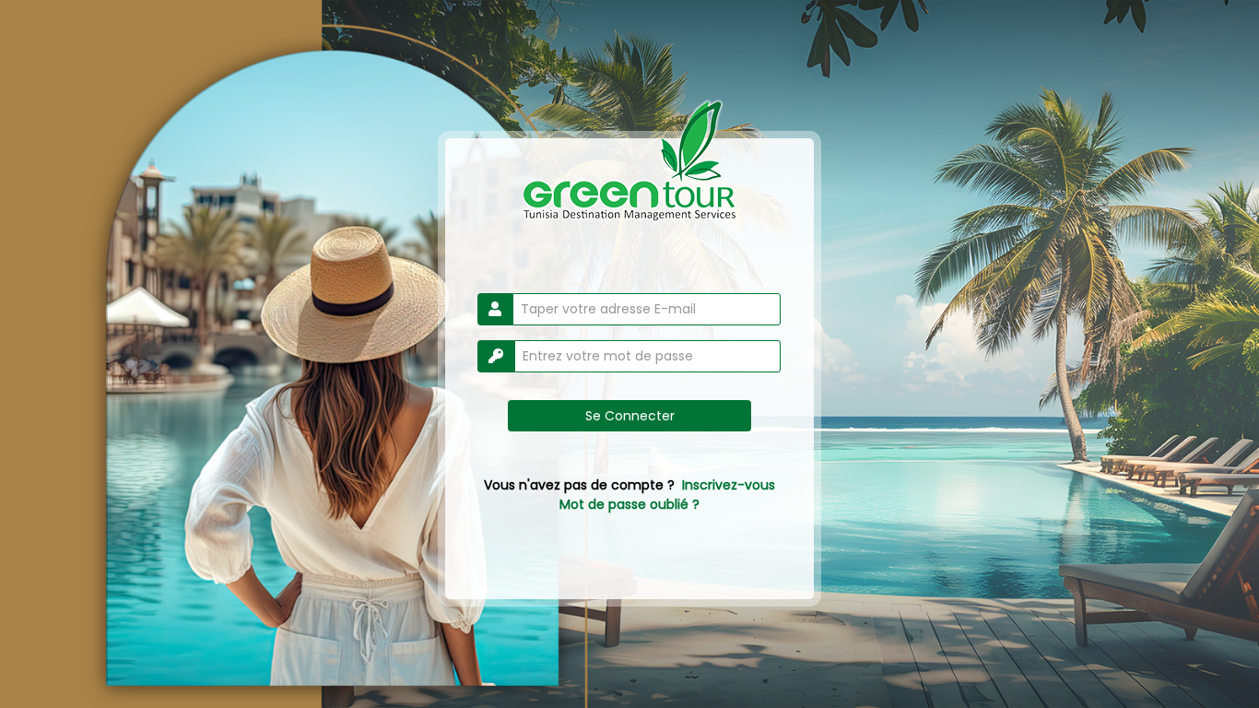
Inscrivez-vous (728, 485)
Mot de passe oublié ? (629, 504)
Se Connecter (630, 416)
